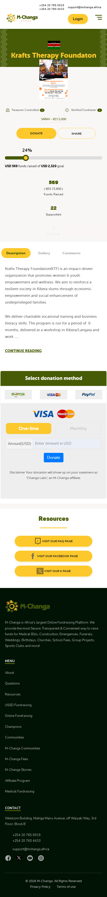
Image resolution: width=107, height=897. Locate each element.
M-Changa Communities (22, 748)
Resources (13, 694)
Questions (12, 683)
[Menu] (98, 17)
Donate (53, 457)
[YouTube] (31, 858)
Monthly (78, 428)
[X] (20, 858)
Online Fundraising (18, 716)
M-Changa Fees (16, 759)
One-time (29, 428)
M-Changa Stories (18, 770)
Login (78, 18)
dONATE (36, 133)
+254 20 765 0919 (51, 5)
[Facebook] (9, 858)
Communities (14, 737)
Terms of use (66, 887)
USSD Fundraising (18, 705)
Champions (13, 727)
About (9, 673)
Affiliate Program (17, 781)
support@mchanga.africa (84, 7)
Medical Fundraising (19, 791)
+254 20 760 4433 (51, 9)
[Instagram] (42, 858)
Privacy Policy (40, 887)
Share (76, 134)
